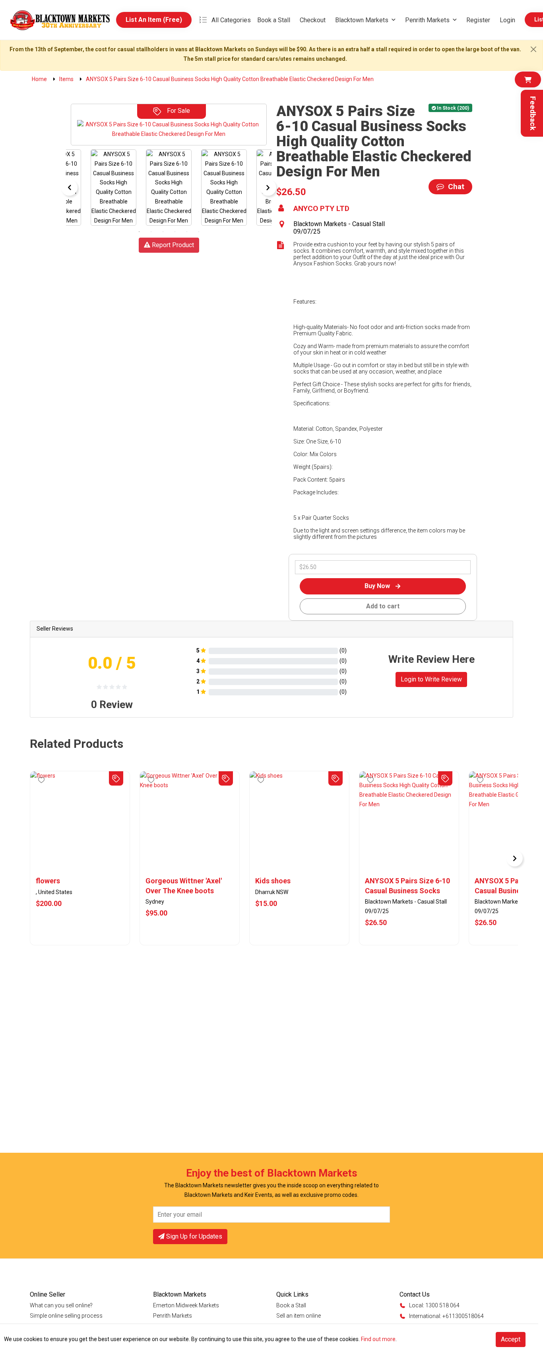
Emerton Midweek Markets (186, 1305)
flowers (48, 881)
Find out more (378, 1339)
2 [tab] (151, 232)
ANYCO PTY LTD (321, 208)
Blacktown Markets (361, 20)
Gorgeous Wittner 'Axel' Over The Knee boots (183, 885)
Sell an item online (298, 1315)
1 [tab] (139, 232)
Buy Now (378, 586)
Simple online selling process (66, 1315)
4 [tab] (175, 232)
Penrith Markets (427, 20)
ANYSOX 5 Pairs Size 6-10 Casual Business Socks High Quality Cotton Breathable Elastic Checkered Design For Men (409, 886)
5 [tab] (187, 232)
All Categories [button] (231, 20)
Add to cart (382, 606)
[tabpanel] (168, 187)
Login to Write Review (431, 679)
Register (478, 20)
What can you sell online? (61, 1305)
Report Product (172, 245)
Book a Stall (273, 20)
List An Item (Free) (154, 19)
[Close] (533, 49)
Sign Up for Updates (193, 1236)
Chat (455, 186)
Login (507, 20)
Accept (510, 1339)
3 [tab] (163, 232)
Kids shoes (273, 881)
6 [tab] (199, 232)
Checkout (313, 20)
